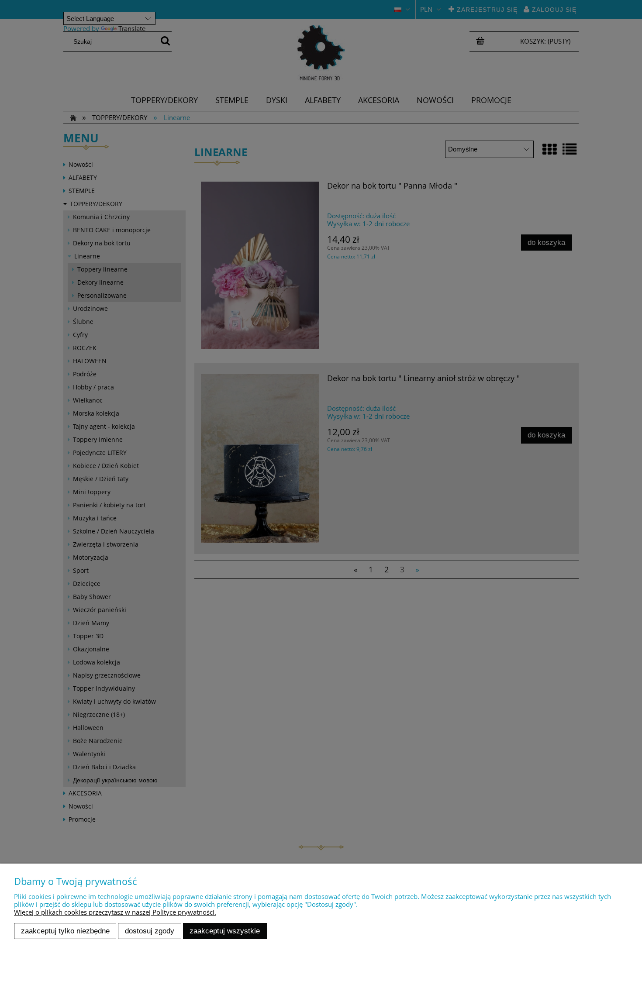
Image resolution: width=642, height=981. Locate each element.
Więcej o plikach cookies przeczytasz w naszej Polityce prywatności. (115, 912)
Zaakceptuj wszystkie (225, 930)
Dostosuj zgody (149, 930)
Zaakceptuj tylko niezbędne (65, 930)
